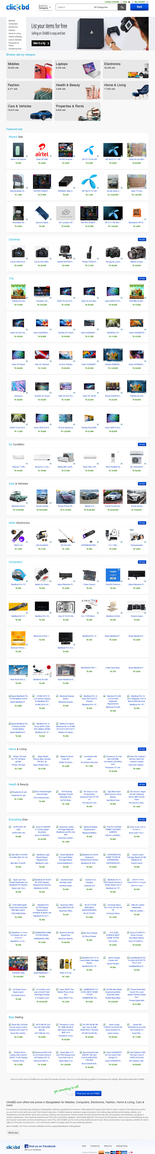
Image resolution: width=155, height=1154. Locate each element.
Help (84, 1138)
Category (43, 6)
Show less (13, 1124)
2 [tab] (87, 47)
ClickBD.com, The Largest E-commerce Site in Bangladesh (17, 7)
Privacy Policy (126, 1151)
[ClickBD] (13, 1139)
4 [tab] (96, 47)
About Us (108, 1138)
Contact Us (95, 1138)
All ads (142, 239)
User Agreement (110, 1151)
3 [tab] (92, 47)
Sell (139, 7)
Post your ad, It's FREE (88, 1085)
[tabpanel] (90, 33)
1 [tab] (82, 47)
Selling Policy (121, 1138)
